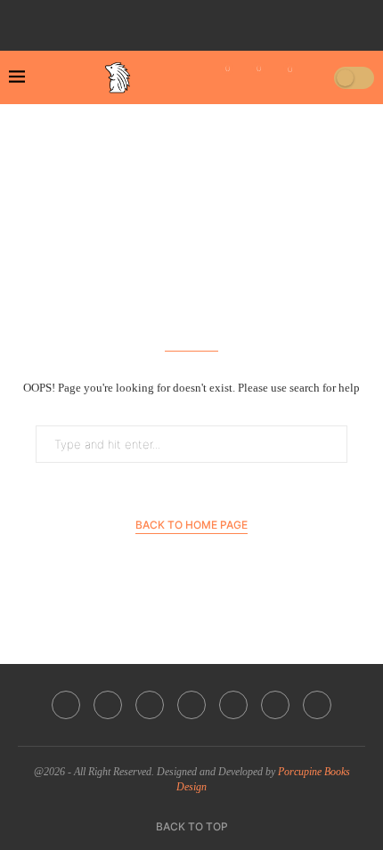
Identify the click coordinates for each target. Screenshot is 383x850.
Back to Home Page (191, 524)
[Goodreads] (277, 20)
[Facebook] (127, 20)
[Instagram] (177, 20)
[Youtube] (202, 20)
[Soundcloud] (252, 20)
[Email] (227, 20)
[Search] (314, 77)
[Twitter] (152, 20)
